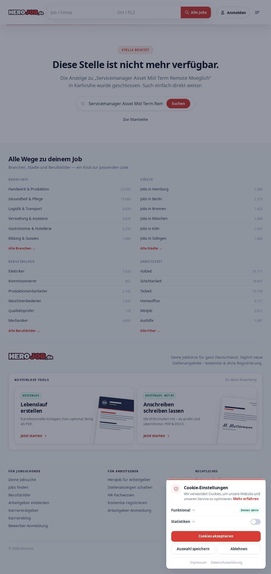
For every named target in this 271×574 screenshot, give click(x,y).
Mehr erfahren (246, 498)
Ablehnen (239, 548)
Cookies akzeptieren (215, 536)
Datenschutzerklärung (226, 562)
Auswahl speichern (193, 548)
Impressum (198, 562)
